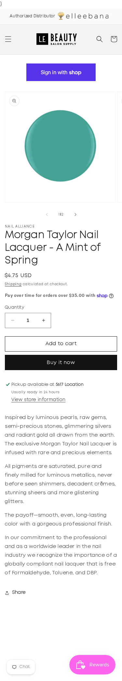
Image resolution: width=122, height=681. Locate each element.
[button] (8, 39)
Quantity (14, 307)
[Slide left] (47, 214)
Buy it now (61, 362)
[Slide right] (75, 214)
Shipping (13, 284)
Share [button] (19, 592)
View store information (38, 400)
